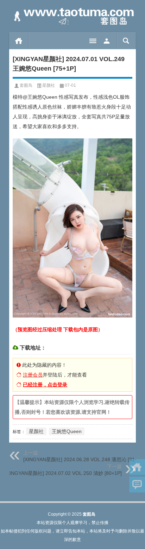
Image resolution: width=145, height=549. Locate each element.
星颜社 (48, 85)
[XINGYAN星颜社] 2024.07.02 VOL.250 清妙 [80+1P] (63, 473)
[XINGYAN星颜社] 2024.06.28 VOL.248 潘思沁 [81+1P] (84, 459)
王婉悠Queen (67, 431)
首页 (19, 40)
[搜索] (126, 40)
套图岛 (26, 85)
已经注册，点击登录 (45, 384)
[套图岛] (72, 16)
